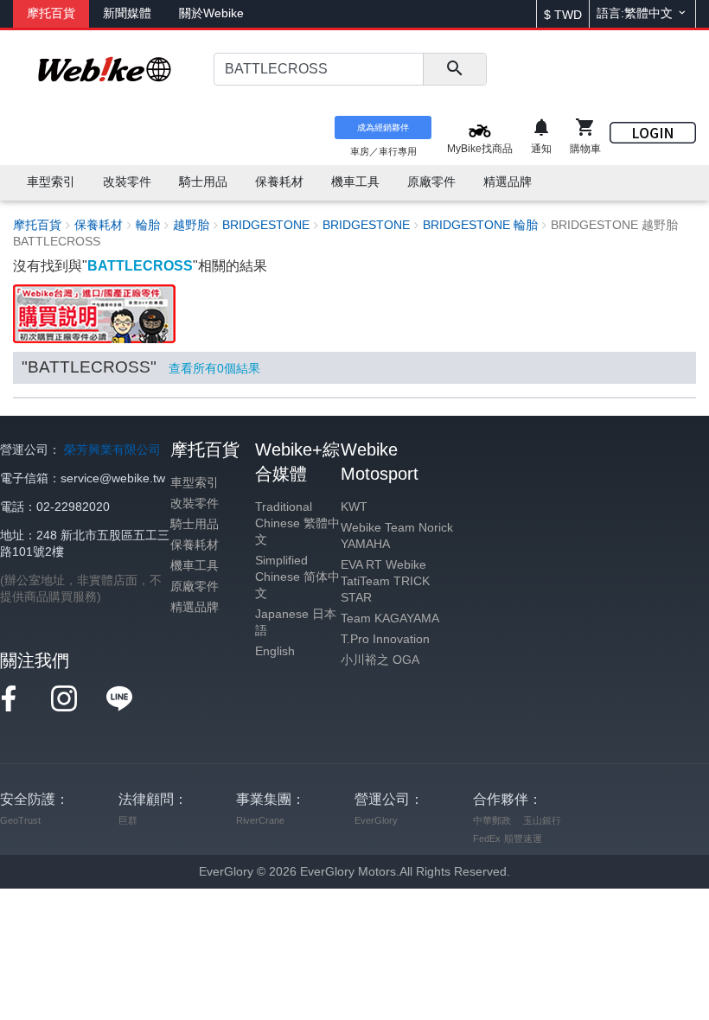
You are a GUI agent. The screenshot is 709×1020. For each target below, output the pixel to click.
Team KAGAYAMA (390, 618)
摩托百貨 (51, 13)
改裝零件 (194, 503)
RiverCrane (260, 820)
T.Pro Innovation (385, 639)
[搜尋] (454, 69)
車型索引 (194, 482)
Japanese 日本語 (295, 622)
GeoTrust (20, 820)
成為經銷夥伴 (383, 127)
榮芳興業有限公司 (112, 449)
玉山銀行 (542, 820)
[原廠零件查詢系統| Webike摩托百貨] (94, 313)
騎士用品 (194, 524)
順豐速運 (523, 838)
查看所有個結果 (214, 368)
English (275, 651)
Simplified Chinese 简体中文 (297, 577)
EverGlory (376, 820)
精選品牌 (194, 607)
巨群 (127, 820)
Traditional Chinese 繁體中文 (297, 523)
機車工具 (194, 565)
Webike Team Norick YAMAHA (397, 536)
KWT (354, 506)
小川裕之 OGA (380, 659)
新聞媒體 (127, 13)
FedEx (487, 838)
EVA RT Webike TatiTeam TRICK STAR (385, 581)
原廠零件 (194, 586)
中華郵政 (492, 820)
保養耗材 (194, 545)
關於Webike (211, 13)
